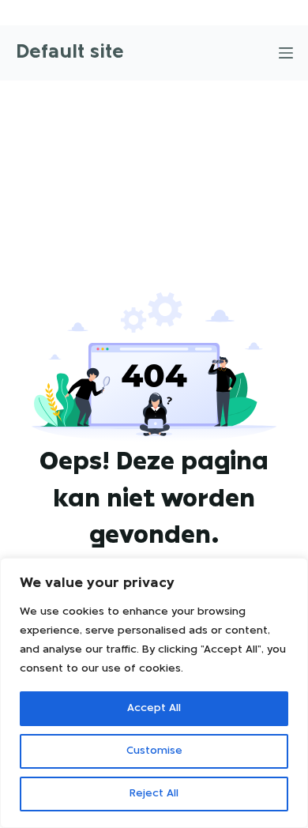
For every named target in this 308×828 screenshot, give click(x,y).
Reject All (154, 794)
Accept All (154, 708)
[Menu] (286, 53)
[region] (154, 693)
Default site (70, 52)
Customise (154, 751)
